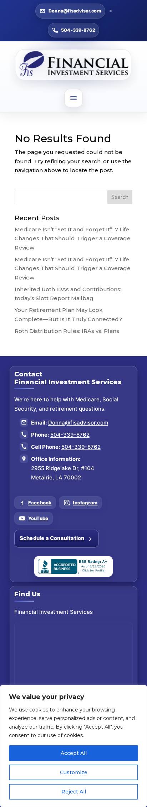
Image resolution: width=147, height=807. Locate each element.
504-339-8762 (78, 30)
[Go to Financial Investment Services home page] (74, 64)
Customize (73, 772)
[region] (73, 746)
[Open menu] (73, 98)
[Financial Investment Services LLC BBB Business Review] (73, 566)
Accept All (74, 753)
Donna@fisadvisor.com (75, 11)
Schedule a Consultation (52, 538)
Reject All (73, 791)
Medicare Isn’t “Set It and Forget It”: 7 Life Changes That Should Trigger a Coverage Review (73, 238)
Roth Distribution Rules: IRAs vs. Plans (67, 331)
